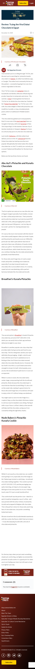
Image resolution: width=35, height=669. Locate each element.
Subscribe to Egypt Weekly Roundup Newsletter (15, 619)
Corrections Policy (6, 638)
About (3, 610)
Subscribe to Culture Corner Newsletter (13, 621)
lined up (23, 129)
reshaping (20, 91)
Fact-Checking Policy (7, 635)
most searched (21, 121)
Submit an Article (6, 627)
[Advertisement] (16, 538)
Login (32, 3)
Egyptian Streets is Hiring (9, 616)
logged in (14, 587)
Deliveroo (12, 136)
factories (23, 124)
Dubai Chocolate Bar (11, 104)
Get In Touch (5, 624)
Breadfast (18, 335)
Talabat (12, 79)
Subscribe (23, 3)
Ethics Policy (5, 632)
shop (9, 99)
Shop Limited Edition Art (8, 607)
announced (21, 138)
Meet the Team (6, 613)
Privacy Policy (5, 630)
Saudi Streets (5, 641)
